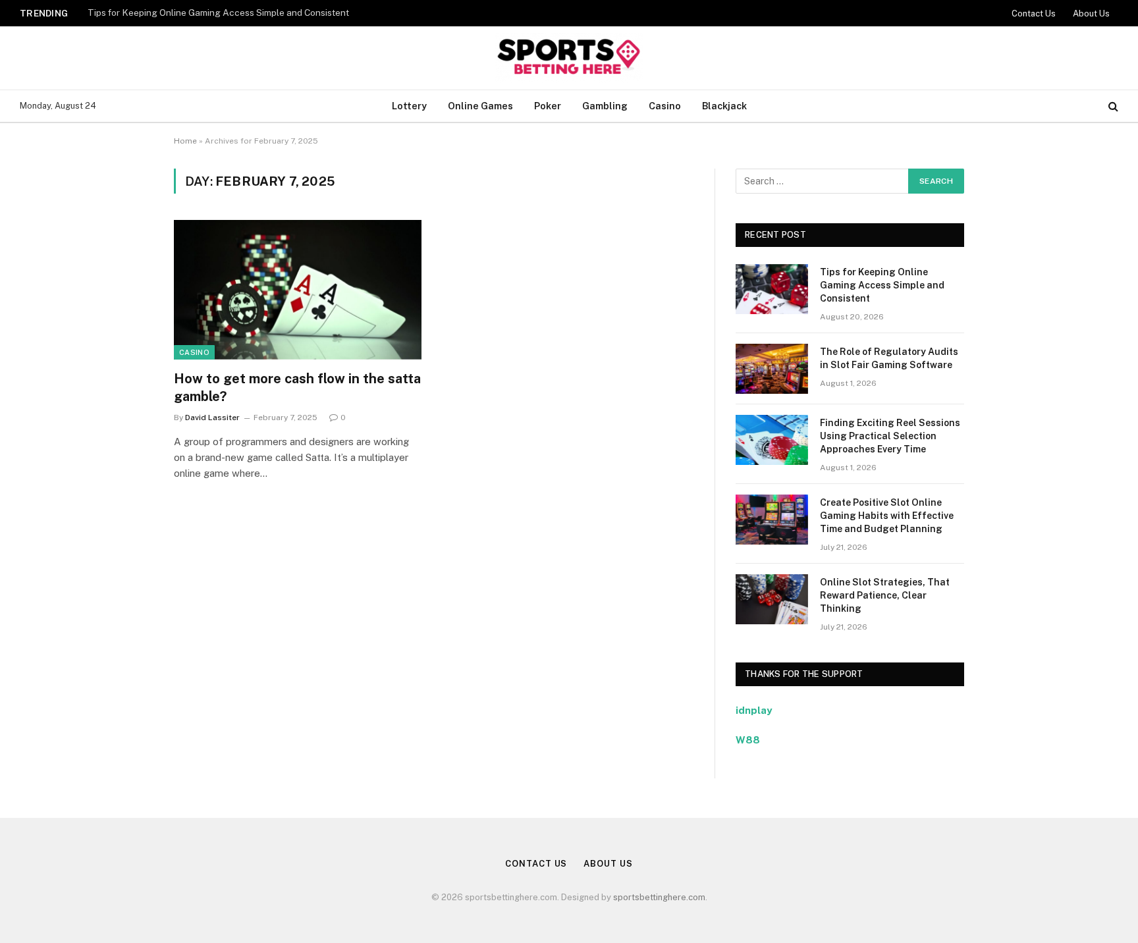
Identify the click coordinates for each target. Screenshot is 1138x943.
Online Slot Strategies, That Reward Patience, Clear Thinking (885, 595)
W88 (748, 739)
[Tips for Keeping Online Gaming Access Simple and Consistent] (772, 289)
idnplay (754, 710)
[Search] (1112, 106)
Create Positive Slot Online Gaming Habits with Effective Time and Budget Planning (887, 515)
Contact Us (1034, 13)
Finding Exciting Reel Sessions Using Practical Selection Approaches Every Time (890, 436)
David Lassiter (212, 417)
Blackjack (724, 105)
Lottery (409, 105)
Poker (547, 105)
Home (185, 141)
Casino (665, 105)
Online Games (480, 105)
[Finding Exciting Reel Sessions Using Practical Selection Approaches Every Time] (772, 440)
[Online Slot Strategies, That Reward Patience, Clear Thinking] (772, 599)
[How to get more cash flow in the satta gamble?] (297, 290)
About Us (1091, 13)
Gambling (605, 105)
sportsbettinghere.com (659, 897)
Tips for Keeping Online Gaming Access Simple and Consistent (218, 12)
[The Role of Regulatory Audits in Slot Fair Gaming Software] (772, 369)
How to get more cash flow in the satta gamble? (297, 387)
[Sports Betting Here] (568, 58)
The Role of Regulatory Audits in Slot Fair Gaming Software (889, 358)
